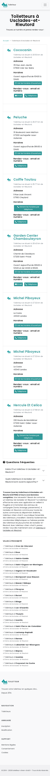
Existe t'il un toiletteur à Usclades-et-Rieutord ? (23, 470)
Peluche (20, 117)
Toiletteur (11, 5)
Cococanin (22, 50)
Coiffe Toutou (24, 179)
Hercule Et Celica (27, 405)
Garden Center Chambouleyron (27, 237)
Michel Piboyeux (26, 298)
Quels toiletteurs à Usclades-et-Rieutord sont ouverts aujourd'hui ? (21, 480)
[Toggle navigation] (45, 4)
